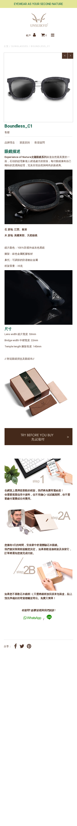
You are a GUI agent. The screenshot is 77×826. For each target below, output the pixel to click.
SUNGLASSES (19, 46)
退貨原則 (25, 142)
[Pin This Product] (29, 647)
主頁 (6, 46)
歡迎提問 (40, 142)
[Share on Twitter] (22, 647)
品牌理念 (10, 142)
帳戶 (28, 35)
